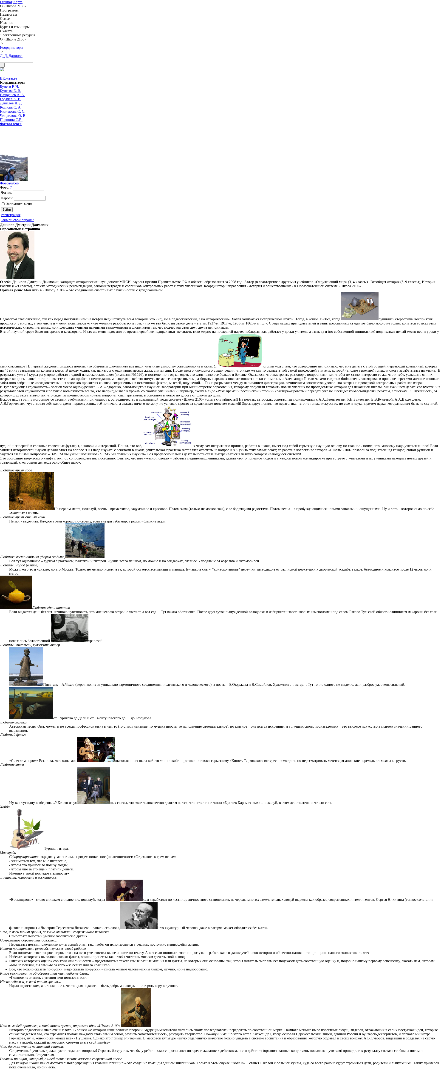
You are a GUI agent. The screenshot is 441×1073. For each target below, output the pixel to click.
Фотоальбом (9, 183)
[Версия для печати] (2, 70)
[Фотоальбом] (18, 167)
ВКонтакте (8, 78)
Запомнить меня (19, 204)
